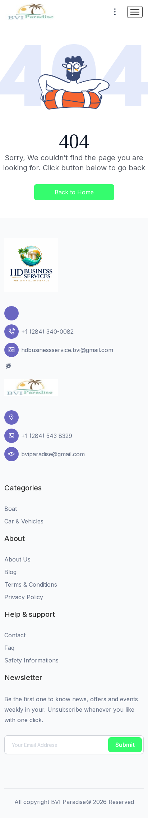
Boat (10, 508)
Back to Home (74, 192)
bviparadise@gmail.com (53, 454)
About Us (17, 559)
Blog (10, 572)
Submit (125, 744)
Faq (9, 647)
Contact (15, 635)
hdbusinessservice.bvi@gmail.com (67, 349)
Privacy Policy (23, 597)
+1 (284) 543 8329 (46, 435)
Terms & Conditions (30, 584)
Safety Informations (31, 660)
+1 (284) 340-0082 (47, 331)
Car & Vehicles (23, 521)
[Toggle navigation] (135, 12)
